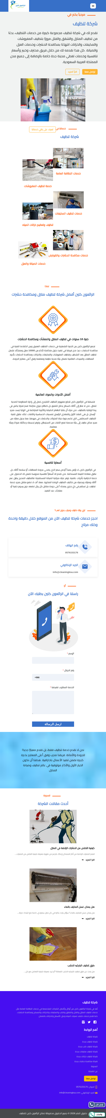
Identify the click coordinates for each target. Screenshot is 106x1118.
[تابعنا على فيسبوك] (95, 1022)
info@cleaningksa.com (65, 572)
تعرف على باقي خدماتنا (42, 129)
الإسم (70, 653)
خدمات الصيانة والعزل (33, 263)
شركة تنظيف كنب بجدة (88, 1046)
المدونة (94, 1066)
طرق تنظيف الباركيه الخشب (81, 965)
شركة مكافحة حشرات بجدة (86, 1061)
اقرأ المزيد (72, 71)
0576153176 (71, 552)
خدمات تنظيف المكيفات (68, 213)
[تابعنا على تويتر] (89, 1022)
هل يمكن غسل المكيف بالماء (79, 906)
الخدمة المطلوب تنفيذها (62, 687)
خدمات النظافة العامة (68, 173)
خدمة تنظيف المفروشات (38, 186)
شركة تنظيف (92, 1037)
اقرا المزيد (90, 860)
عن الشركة (93, 1071)
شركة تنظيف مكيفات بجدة (86, 1051)
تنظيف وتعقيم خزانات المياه (37, 224)
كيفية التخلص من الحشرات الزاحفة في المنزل (72, 848)
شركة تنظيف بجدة (90, 1042)
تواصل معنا (90, 71)
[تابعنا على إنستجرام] (83, 1022)
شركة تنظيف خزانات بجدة (87, 1056)
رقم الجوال (68, 670)
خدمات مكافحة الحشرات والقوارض (68, 255)
